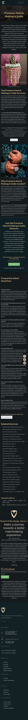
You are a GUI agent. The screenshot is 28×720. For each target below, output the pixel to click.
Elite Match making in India (9, 448)
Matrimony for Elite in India (10, 451)
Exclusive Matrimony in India (10, 474)
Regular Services (7, 668)
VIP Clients (5, 666)
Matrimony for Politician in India (11, 482)
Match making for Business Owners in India (13, 441)
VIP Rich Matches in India (9, 472)
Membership (4, 201)
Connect (4, 621)
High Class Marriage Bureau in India (12, 429)
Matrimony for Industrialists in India (12, 439)
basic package (10, 341)
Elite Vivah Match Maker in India (11, 479)
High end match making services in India (13, 427)
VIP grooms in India (8, 491)
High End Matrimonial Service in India (12, 458)
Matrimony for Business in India (11, 436)
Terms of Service (7, 704)
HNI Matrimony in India (8, 443)
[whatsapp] (24, 356)
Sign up (22, 2)
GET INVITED (5, 577)
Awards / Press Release (8, 680)
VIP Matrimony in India (8, 453)
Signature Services (7, 670)
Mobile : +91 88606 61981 (10, 500)
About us (17, 251)
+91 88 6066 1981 (7, 417)
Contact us (15, 139)
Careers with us (6, 694)
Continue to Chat (14, 264)
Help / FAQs (6, 690)
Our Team (5, 664)
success (11, 195)
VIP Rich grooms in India (9, 486)
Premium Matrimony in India (10, 431)
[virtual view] (24, 359)
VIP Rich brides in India (8, 489)
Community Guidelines (9, 708)
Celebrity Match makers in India (11, 484)
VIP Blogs (5, 678)
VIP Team (5, 193)
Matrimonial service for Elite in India (12, 460)
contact (24, 407)
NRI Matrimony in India (8, 446)
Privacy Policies (7, 701)
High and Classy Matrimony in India (11, 470)
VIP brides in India (19, 491)
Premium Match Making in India (10, 456)
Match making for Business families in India (14, 434)
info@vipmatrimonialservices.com (16, 505)
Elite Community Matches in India (11, 467)
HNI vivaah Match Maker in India (11, 477)
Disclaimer (6, 706)
